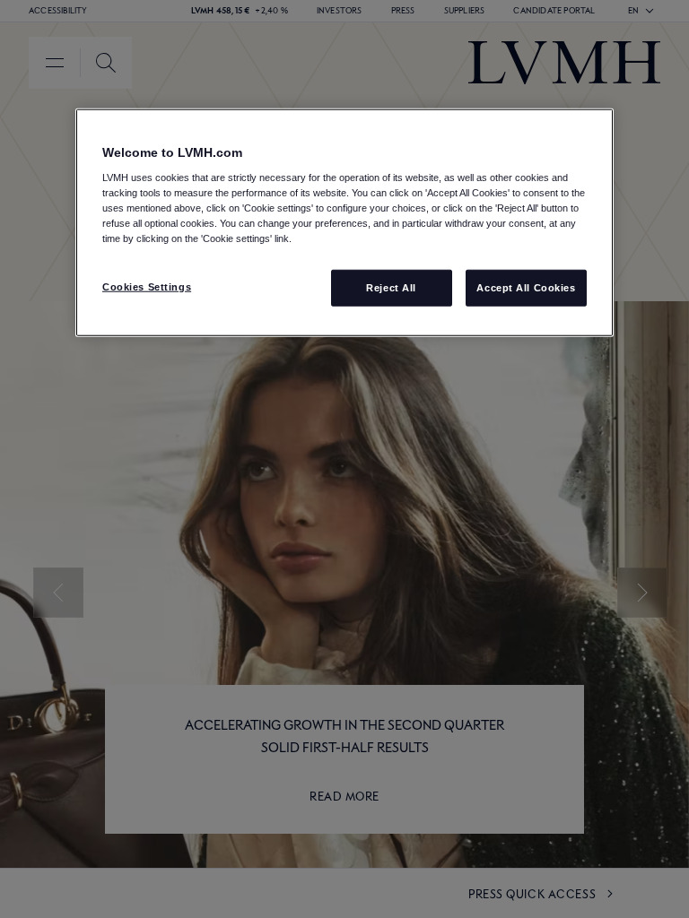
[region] (344, 222)
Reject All (391, 286)
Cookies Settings (146, 286)
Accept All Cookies (525, 286)
